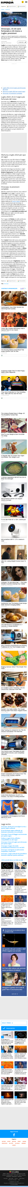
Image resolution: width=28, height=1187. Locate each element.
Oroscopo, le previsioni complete (12, 93)
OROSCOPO (4, 1143)
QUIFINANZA (8, 1176)
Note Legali (11, 1178)
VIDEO (19, 1141)
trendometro (10, 1028)
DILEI (20, 1175)
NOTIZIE (4, 1141)
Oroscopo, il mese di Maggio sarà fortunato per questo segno (14, 835)
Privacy (16, 1178)
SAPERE (24, 1141)
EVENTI (14, 1145)
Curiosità (7, 9)
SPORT (8, 1141)
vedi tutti (14, 993)
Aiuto (19, 1179)
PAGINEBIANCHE (9, 1175)
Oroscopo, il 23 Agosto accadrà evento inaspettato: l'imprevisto (12, 850)
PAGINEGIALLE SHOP (21, 1173)
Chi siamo (5, 1178)
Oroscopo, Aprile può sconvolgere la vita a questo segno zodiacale (13, 827)
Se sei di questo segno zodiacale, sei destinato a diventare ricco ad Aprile (12, 831)
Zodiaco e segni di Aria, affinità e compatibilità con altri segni (10, 839)
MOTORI (14, 1141)
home (2, 9)
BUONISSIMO (14, 1176)
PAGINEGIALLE (13, 1173)
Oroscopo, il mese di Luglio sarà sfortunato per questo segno (14, 843)
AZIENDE (24, 1143)
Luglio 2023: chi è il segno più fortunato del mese (14, 88)
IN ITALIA (17, 1143)
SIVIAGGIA (24, 1175)
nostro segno (16, 201)
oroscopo (6, 283)
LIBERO (4, 1173)
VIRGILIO (8, 1173)
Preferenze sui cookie (12, 1179)
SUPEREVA (19, 1176)
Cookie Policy (21, 1178)
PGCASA (4, 1175)
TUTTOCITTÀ (15, 1175)
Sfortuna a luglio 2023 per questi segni (14, 91)
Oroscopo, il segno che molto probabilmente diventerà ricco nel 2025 (12, 846)
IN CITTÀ (11, 1143)
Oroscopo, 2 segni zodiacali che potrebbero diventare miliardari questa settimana (14, 854)
